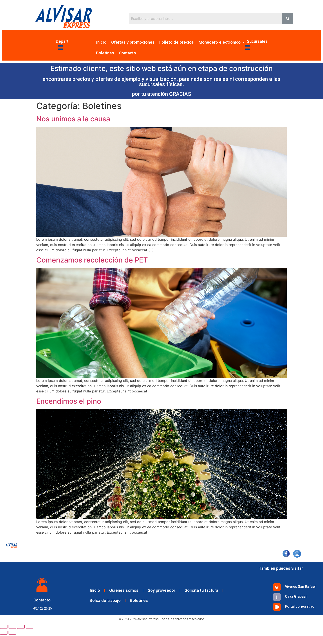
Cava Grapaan (296, 596)
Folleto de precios (176, 42)
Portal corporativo (299, 606)
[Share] (12, 627)
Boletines (105, 52)
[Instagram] (297, 553)
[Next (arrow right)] (12, 633)
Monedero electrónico (220, 42)
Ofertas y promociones (132, 42)
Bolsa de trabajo (105, 600)
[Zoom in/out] (29, 627)
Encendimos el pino (68, 401)
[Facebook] (286, 553)
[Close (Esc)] (3, 627)
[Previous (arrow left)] (3, 633)
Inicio (101, 42)
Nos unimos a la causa (73, 119)
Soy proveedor (161, 590)
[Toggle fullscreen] (21, 627)
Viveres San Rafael (300, 586)
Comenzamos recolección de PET (92, 260)
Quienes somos (123, 590)
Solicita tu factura (201, 590)
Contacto (127, 52)
